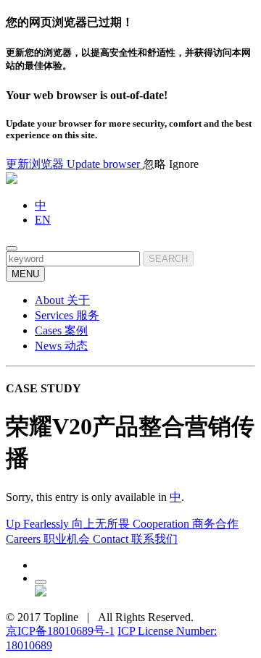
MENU (25, 274)
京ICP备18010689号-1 (60, 631)
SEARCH (168, 258)
